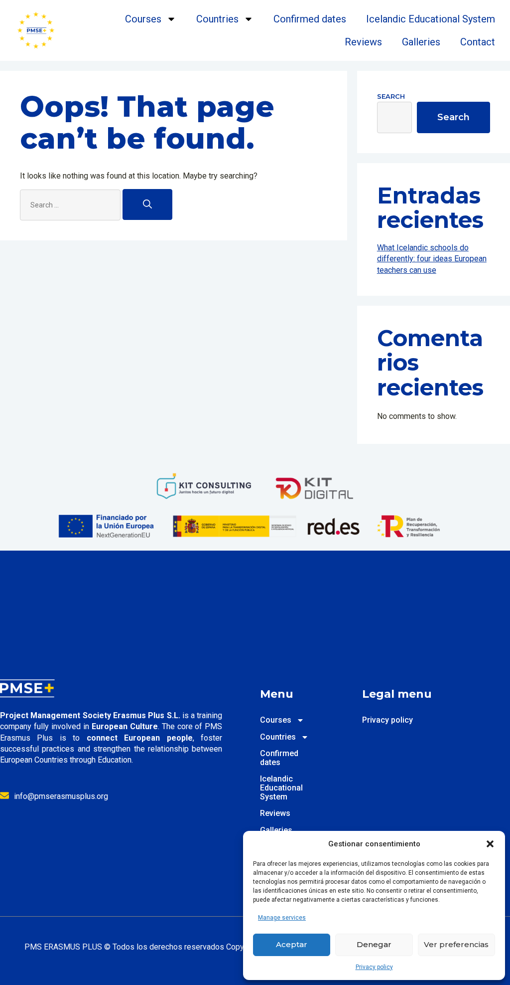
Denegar (374, 944)
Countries (217, 19)
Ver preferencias (456, 944)
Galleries (421, 42)
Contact (477, 42)
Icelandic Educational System (430, 19)
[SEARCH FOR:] (71, 205)
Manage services (282, 917)
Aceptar (291, 944)
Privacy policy (374, 967)
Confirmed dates (309, 19)
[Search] (147, 204)
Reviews (363, 42)
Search (391, 96)
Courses (143, 19)
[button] (490, 844)
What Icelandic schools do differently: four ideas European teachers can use (432, 259)
